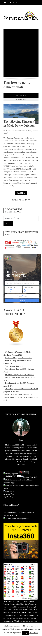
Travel (6, 133)
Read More (21, 193)
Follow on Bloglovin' (11, 505)
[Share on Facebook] (20, 200)
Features (28, 130)
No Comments (21, 99)
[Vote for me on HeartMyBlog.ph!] (17, 518)
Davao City (10, 130)
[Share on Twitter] (23, 199)
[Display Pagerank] (11, 473)
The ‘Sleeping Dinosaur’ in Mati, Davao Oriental (19, 123)
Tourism (35, 130)
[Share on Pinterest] (25, 200)
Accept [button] (25, 633)
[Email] (28, 200)
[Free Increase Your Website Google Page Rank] (29, 476)
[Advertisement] (21, 56)
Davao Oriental (20, 130)
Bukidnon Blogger (10, 512)
